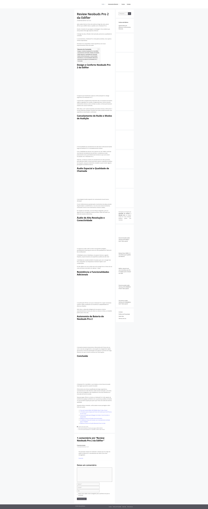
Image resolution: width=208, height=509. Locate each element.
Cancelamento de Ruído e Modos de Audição (88, 52)
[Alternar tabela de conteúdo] (98, 49)
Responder (81, 458)
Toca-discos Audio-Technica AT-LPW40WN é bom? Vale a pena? (125, 302)
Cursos (123, 4)
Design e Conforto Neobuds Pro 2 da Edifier (88, 51)
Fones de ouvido (84, 426)
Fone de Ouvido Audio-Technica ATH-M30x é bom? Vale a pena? (124, 239)
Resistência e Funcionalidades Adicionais (88, 57)
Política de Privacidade (124, 314)
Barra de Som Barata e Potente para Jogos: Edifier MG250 (90, 428)
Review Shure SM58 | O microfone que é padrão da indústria (125, 254)
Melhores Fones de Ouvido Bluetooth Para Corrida (92, 423)
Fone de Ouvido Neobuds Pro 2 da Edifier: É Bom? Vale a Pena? (91, 429)
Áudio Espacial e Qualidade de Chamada (87, 54)
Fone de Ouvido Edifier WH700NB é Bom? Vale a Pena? (93, 410)
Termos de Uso (122, 318)
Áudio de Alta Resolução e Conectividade (87, 56)
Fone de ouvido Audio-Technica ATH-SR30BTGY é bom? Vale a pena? (125, 287)
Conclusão (80, 61)
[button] (105, 4)
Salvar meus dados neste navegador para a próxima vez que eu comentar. (94, 494)
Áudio (103, 4)
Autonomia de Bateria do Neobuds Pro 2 (87, 59)
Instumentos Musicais (113, 4)
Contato (129, 4)
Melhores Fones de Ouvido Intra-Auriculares (91, 418)
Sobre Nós (121, 316)
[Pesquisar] (129, 13)
